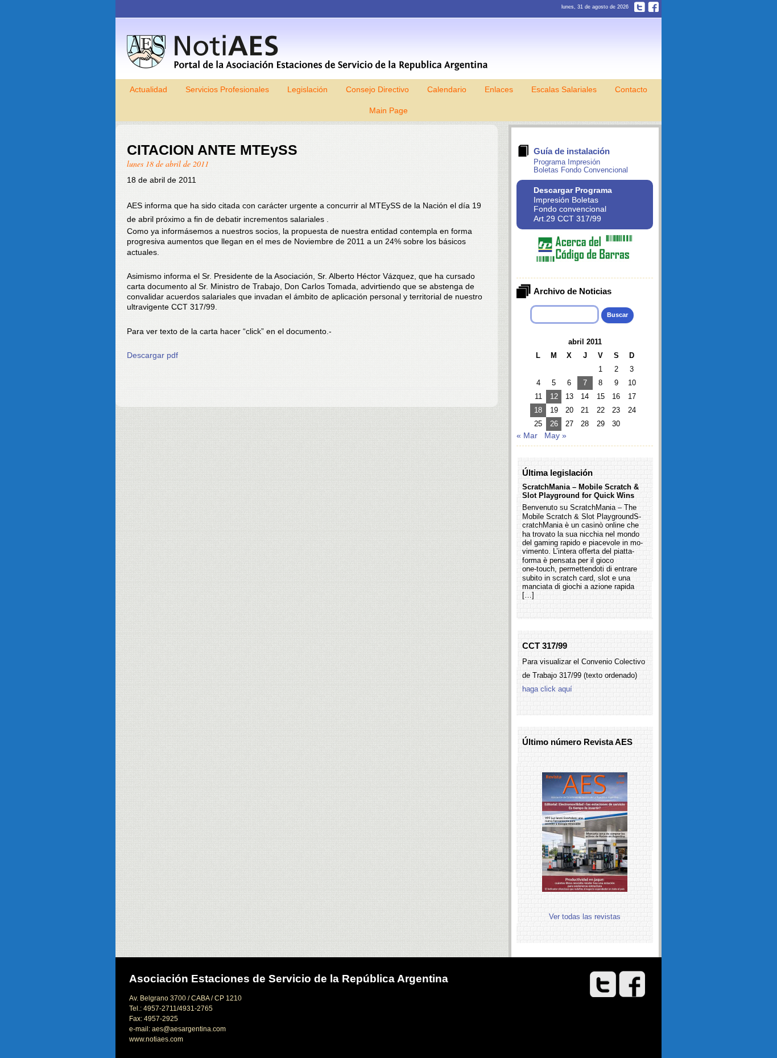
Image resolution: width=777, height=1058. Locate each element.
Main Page (388, 110)
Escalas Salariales (564, 89)
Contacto (631, 89)
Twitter (639, 7)
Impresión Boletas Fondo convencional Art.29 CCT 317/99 (573, 204)
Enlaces (499, 89)
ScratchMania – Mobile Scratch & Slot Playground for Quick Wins (580, 491)
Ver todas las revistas (585, 916)
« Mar (527, 435)
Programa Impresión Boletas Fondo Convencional (581, 166)
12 (554, 396)
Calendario (446, 89)
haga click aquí (547, 689)
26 (554, 423)
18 (538, 410)
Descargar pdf (152, 355)
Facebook (653, 7)
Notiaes (310, 53)
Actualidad (148, 89)
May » (555, 435)
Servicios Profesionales (227, 89)
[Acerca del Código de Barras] (584, 259)
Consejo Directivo (377, 89)
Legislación (307, 89)
